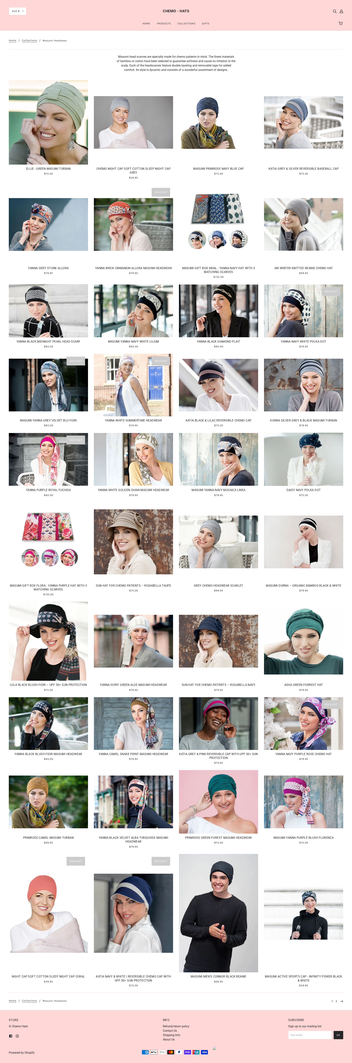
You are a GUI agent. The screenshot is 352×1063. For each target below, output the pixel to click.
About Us (169, 1039)
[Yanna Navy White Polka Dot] (303, 310)
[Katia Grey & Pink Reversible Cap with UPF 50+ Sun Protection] (218, 723)
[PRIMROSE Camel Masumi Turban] (48, 802)
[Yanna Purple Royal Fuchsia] (48, 459)
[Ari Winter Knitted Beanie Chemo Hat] (303, 224)
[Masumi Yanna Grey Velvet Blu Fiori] (48, 385)
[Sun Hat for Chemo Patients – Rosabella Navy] (218, 641)
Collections (29, 40)
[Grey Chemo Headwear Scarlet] (218, 541)
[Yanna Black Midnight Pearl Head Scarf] (48, 310)
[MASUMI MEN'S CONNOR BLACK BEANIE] (218, 913)
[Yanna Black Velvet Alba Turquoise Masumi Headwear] (133, 802)
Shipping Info (171, 1035)
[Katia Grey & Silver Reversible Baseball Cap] (303, 122)
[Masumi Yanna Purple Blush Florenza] (303, 802)
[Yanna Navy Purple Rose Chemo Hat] (303, 723)
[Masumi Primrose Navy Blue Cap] (218, 122)
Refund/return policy (176, 1026)
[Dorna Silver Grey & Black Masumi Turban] (303, 385)
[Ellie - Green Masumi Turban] (48, 122)
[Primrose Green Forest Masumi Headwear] (218, 802)
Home (12, 40)
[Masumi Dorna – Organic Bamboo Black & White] (303, 541)
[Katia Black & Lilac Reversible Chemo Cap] (218, 385)
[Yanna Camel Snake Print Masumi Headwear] (133, 723)
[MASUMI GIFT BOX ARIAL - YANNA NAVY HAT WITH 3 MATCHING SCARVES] (218, 224)
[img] (334, 11)
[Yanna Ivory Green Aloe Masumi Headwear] (133, 641)
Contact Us (170, 1030)
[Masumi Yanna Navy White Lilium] (133, 310)
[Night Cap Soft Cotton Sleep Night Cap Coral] (48, 913)
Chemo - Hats (176, 11)
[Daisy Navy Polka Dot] (303, 459)
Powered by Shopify (22, 1052)
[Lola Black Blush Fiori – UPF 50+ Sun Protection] (48, 641)
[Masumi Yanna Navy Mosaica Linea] (218, 459)
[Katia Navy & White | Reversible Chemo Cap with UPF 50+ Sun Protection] (133, 913)
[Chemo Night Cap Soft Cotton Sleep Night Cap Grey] (133, 122)
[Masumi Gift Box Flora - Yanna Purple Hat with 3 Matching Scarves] (48, 541)
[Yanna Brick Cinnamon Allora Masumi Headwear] (133, 224)
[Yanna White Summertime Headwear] (133, 385)
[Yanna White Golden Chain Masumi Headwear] (133, 459)
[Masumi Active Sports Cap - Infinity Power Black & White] (303, 913)
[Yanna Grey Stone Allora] (48, 224)
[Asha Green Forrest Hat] (303, 641)
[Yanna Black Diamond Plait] (218, 310)
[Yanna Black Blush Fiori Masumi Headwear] (48, 723)
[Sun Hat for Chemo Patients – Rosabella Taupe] (133, 541)
